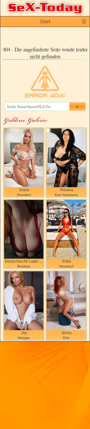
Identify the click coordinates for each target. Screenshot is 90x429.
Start (45, 21)
